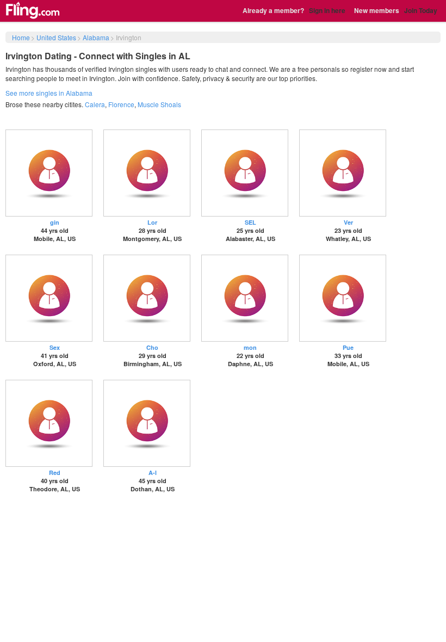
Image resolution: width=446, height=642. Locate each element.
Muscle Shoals (159, 104)
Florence (121, 104)
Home (21, 37)
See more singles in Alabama (48, 92)
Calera (95, 104)
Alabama (96, 37)
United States (56, 37)
